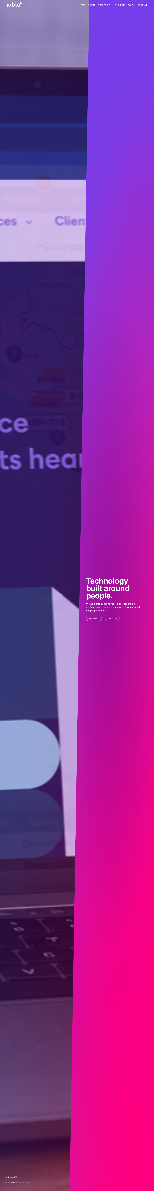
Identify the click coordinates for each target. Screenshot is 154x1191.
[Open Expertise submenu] (112, 5)
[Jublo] (14, 5)
